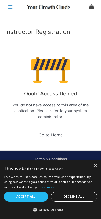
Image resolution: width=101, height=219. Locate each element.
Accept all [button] (26, 196)
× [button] (95, 166)
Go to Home (51, 135)
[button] (50, 210)
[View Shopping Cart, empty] (91, 7)
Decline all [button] (73, 196)
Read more (47, 187)
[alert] (50, 189)
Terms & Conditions (50, 159)
